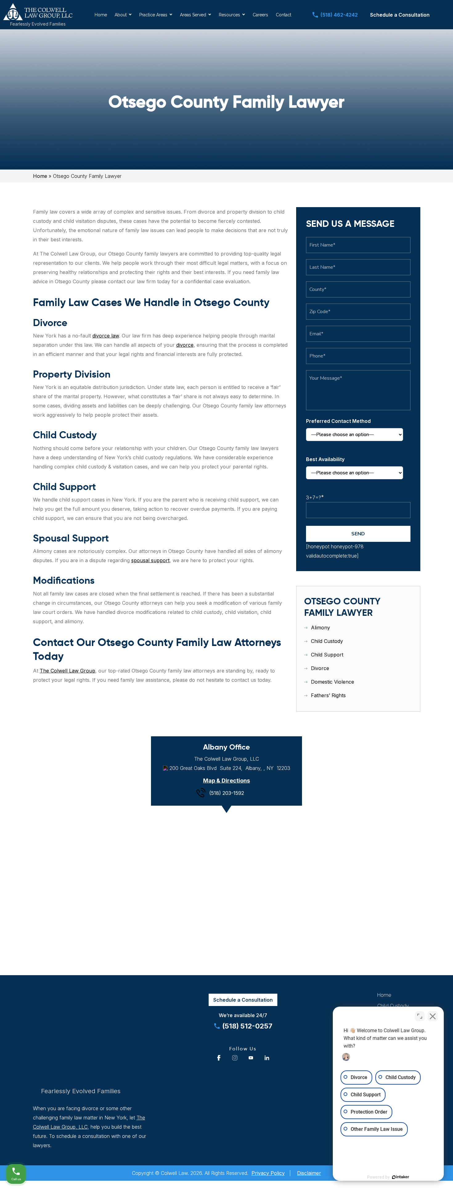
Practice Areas (153, 14)
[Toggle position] (420, 1016)
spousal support (150, 560)
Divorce (320, 668)
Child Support (327, 655)
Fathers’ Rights (328, 695)
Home (101, 14)
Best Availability (325, 459)
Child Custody (327, 641)
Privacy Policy (268, 1173)
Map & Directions (226, 780)
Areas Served (193, 14)
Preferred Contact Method (338, 421)
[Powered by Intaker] (400, 1177)
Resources (229, 14)
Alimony (320, 627)
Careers (260, 14)
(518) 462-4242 (339, 15)
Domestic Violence (332, 682)
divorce (185, 345)
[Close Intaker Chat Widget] (433, 1016)
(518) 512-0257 (247, 1026)
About (121, 14)
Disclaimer (309, 1173)
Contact (283, 14)
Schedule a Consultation (400, 15)
